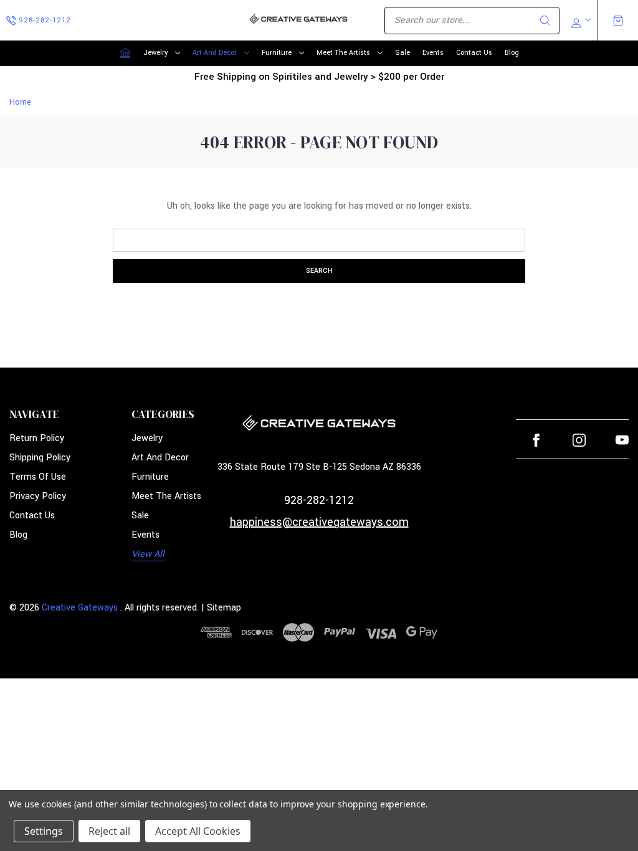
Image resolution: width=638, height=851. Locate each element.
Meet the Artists (343, 52)
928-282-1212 (319, 500)
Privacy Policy (37, 496)
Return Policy (36, 438)
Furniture (277, 52)
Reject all (109, 831)
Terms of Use (37, 476)
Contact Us (474, 52)
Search (545, 21)
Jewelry (155, 52)
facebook (536, 440)
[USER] (580, 20)
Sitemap (224, 607)
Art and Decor (215, 52)
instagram (579, 440)
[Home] (125, 53)
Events (433, 52)
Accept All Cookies (197, 831)
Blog (512, 52)
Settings (43, 831)
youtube (622, 440)
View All (147, 554)
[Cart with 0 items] (618, 20)
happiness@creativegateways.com (319, 522)
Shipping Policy (39, 457)
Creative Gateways (80, 607)
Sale (402, 52)
